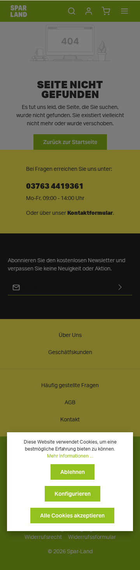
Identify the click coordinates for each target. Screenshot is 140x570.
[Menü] (124, 11)
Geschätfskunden (70, 352)
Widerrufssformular (92, 537)
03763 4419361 (55, 185)
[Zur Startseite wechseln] (19, 11)
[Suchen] (71, 11)
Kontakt (70, 420)
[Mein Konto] (88, 11)
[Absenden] (120, 287)
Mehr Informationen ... (70, 456)
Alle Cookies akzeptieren (72, 515)
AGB (70, 402)
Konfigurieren (72, 493)
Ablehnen (72, 471)
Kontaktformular (90, 212)
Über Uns (70, 335)
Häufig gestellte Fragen (70, 385)
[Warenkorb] (106, 11)
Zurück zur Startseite (70, 142)
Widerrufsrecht (43, 537)
